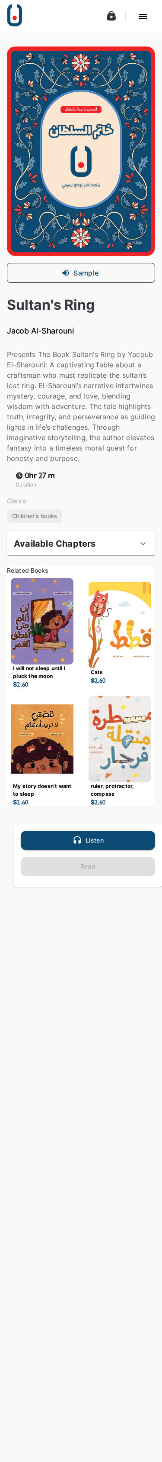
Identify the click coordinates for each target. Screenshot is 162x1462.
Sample (86, 273)
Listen (95, 840)
